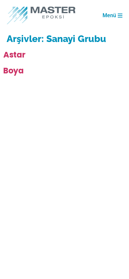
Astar (14, 54)
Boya (13, 70)
